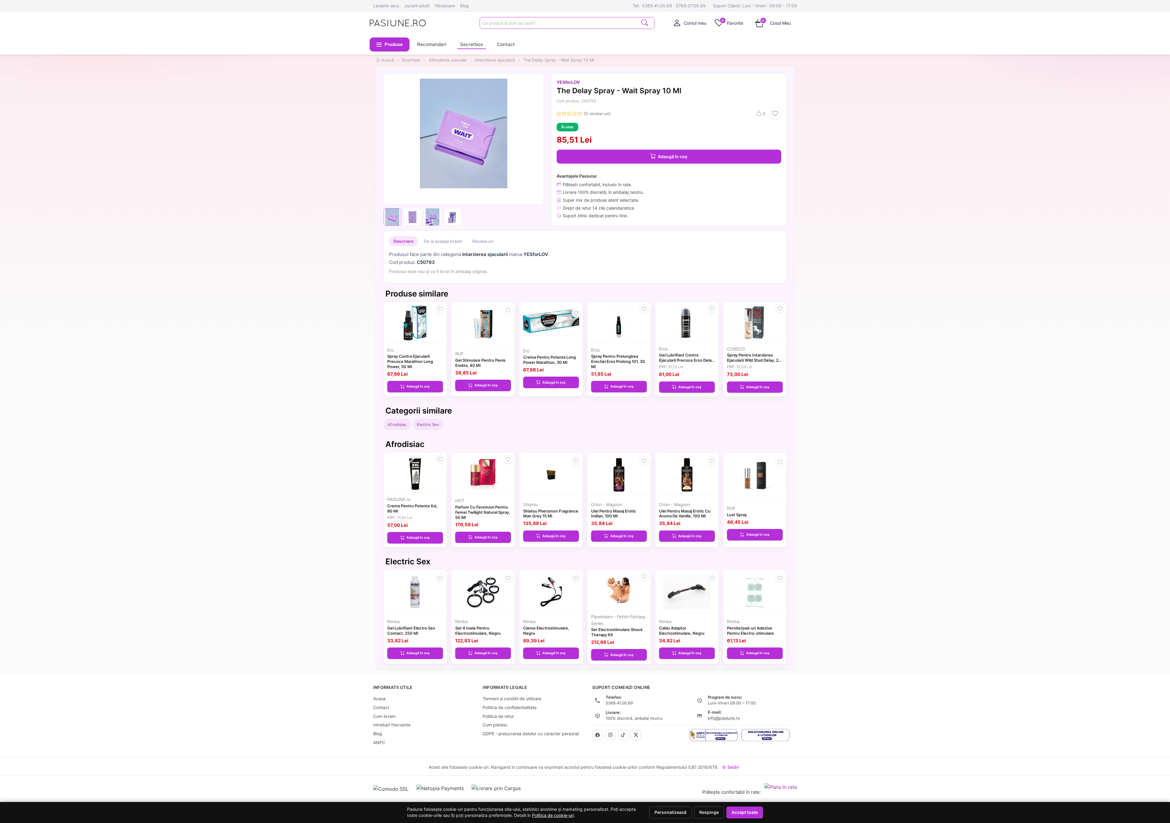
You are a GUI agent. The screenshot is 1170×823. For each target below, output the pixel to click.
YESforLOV (568, 82)
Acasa (379, 698)
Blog (464, 5)
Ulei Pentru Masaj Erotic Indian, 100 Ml (613, 514)
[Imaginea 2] (412, 217)
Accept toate (745, 812)
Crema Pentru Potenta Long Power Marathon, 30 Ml (549, 360)
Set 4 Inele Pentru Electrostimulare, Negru (478, 631)
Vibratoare (444, 5)
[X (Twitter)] (636, 735)
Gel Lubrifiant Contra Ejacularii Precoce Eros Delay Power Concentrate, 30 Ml (686, 360)
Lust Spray (737, 514)
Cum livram (384, 716)
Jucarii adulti (417, 5)
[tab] (690, 22)
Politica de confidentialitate (510, 707)
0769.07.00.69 (691, 5)
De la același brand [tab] (443, 241)
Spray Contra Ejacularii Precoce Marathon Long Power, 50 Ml (410, 361)
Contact (506, 44)
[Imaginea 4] (453, 217)
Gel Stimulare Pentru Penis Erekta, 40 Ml (480, 363)
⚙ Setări (730, 767)
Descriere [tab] (403, 241)
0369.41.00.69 (657, 5)
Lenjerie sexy (386, 5)
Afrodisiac (397, 424)
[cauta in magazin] (644, 22)
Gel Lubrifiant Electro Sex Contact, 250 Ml (411, 631)
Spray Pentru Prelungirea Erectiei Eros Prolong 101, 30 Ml (618, 361)
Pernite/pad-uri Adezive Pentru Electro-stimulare (750, 631)
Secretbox (471, 44)
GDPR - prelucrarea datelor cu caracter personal (531, 733)
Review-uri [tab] (482, 241)
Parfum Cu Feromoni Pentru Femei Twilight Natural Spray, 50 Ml (482, 512)
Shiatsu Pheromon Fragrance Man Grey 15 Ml (550, 514)
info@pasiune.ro (724, 718)
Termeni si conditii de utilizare (512, 698)
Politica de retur (498, 716)
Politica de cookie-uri (553, 815)
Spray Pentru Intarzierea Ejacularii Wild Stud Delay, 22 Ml (754, 360)
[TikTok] (623, 735)
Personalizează (670, 812)
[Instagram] (610, 735)
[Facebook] (597, 735)
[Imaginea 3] (432, 217)
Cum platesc (495, 724)
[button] (390, 44)
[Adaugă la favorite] (775, 114)
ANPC (379, 742)
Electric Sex (428, 424)
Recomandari (431, 44)
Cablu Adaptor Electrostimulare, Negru (681, 631)
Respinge (709, 812)
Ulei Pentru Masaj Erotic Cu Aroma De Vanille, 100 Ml (685, 514)
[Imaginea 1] (392, 217)
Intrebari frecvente (391, 724)
